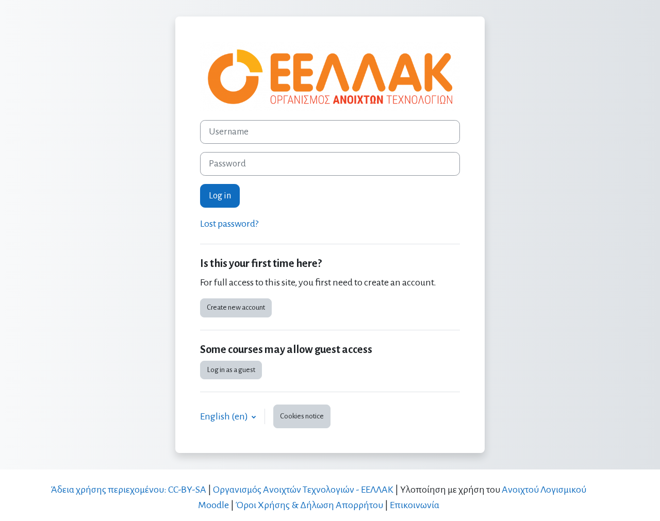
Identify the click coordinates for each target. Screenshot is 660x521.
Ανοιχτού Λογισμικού (544, 489)
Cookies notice (302, 416)
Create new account (236, 307)
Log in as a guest (231, 370)
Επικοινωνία (414, 505)
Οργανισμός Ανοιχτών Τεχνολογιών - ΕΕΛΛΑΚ (303, 489)
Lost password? (229, 224)
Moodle (213, 505)
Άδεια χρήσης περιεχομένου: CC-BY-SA (128, 489)
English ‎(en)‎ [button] (225, 416)
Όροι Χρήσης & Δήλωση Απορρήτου (309, 505)
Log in (220, 195)
